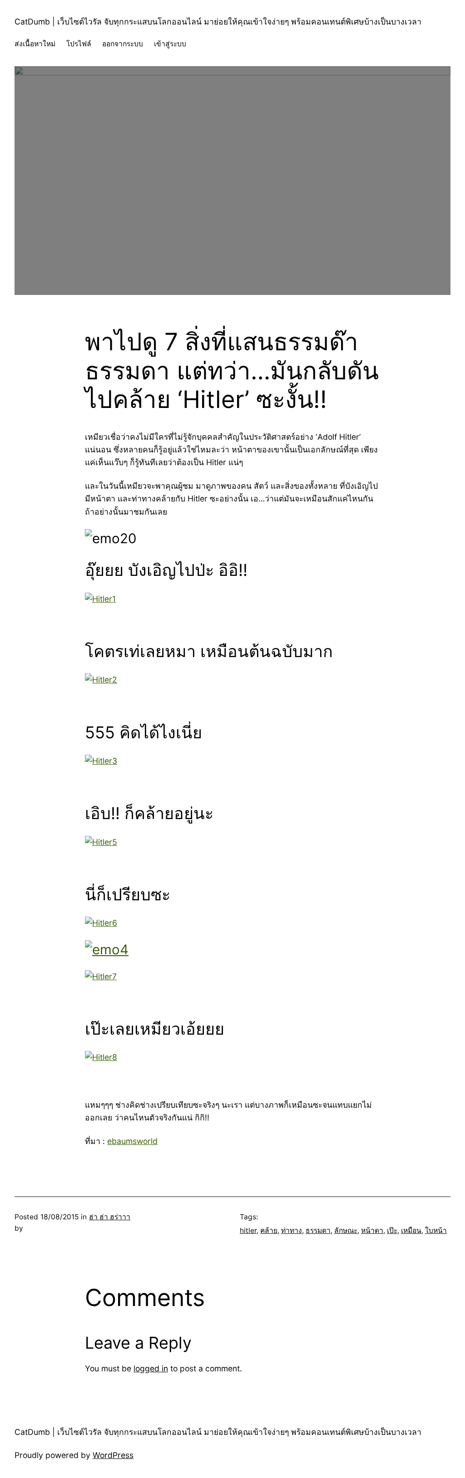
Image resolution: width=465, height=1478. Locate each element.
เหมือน (411, 1230)
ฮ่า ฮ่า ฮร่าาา (109, 1217)
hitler (248, 1230)
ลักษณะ (345, 1230)
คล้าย (268, 1230)
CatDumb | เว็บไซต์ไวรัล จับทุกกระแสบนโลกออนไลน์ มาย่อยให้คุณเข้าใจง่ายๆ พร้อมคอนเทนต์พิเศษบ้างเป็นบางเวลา (218, 21)
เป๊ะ (392, 1230)
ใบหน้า (436, 1230)
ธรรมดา (318, 1230)
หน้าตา (372, 1230)
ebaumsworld (132, 1141)
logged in (151, 1368)
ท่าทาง (291, 1230)
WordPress (113, 1455)
